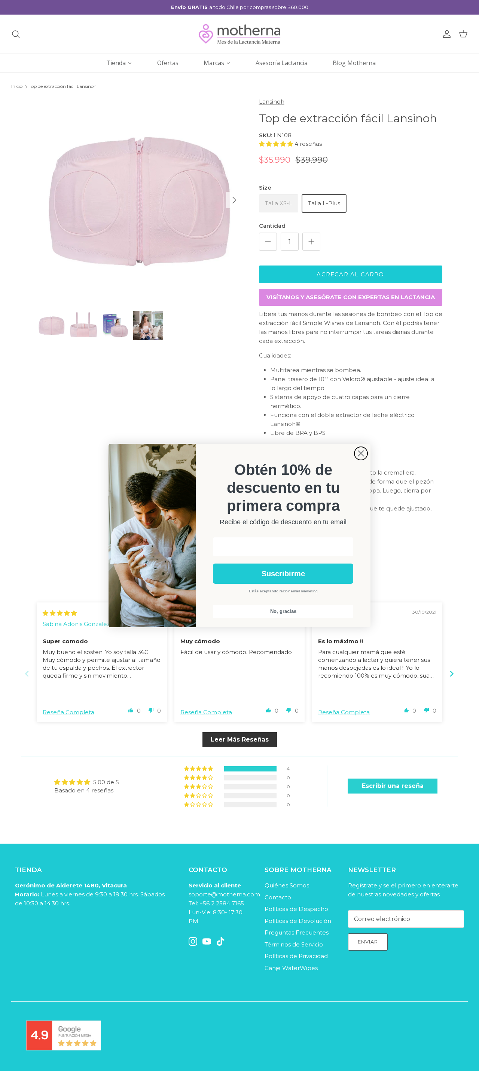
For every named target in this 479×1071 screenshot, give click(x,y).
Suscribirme (283, 574)
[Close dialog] (360, 453)
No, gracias (283, 611)
